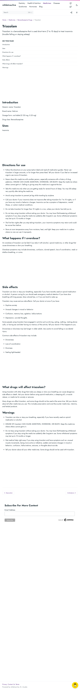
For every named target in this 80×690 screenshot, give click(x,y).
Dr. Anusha (23, 687)
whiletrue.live (9, 4)
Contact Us (11, 684)
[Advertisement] (40, 84)
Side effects (6, 60)
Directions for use (7, 52)
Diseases (56, 3)
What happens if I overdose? (11, 56)
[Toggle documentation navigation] (76, 12)
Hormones (33, 6)
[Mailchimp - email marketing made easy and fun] (66, 519)
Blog (40, 6)
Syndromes (23, 6)
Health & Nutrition (34, 3)
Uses (3, 48)
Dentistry (22, 3)
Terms (17, 684)
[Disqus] (40, 555)
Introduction (6, 44)
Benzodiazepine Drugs (25, 20)
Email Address (10, 510)
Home (4, 20)
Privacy (4, 684)
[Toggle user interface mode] (76, 5)
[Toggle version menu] (71, 12)
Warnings (5, 67)
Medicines (47, 3)
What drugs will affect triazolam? (12, 64)
